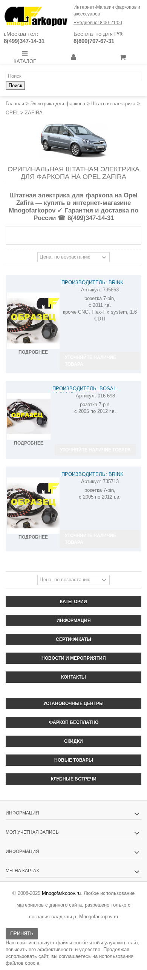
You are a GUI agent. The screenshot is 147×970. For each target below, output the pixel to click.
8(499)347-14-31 (24, 41)
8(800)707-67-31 (94, 41)
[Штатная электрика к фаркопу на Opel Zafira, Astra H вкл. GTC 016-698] (29, 416)
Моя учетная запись (32, 832)
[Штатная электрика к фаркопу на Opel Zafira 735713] (33, 505)
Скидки (73, 741)
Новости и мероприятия (73, 658)
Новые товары (73, 760)
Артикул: (91, 290)
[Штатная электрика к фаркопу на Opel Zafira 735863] (33, 321)
